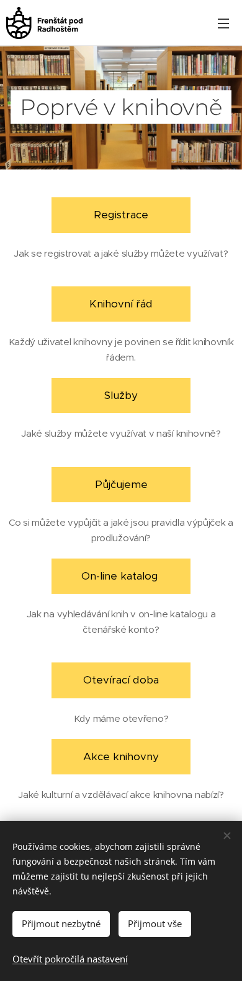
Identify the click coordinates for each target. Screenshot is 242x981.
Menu (223, 23)
